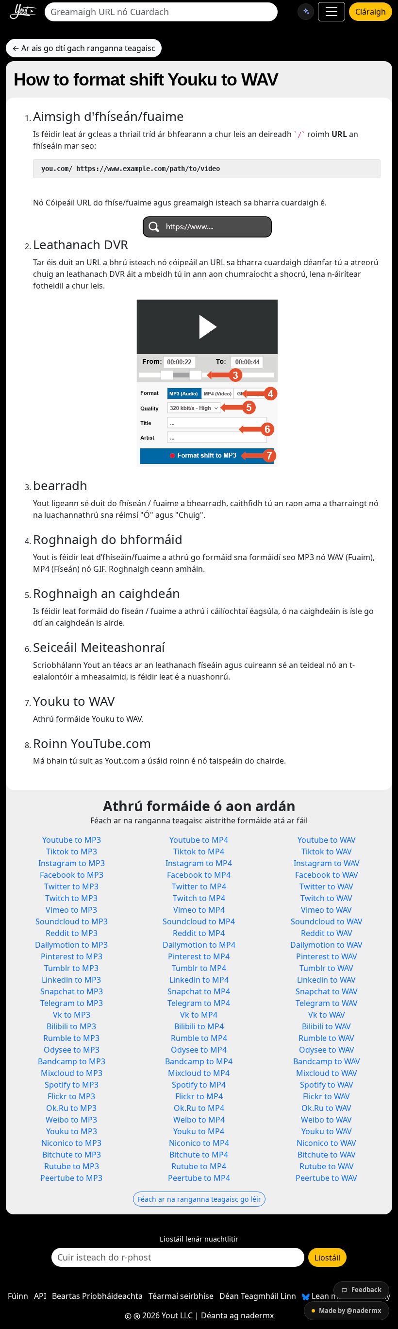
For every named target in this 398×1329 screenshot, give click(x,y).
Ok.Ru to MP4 (199, 1108)
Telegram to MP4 (198, 1003)
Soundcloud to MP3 (71, 921)
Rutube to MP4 (198, 1166)
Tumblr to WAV (326, 968)
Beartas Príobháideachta (97, 1296)
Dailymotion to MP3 (71, 944)
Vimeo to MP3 (71, 909)
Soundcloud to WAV (327, 921)
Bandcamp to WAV (326, 1061)
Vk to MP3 (71, 1014)
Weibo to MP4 (199, 1119)
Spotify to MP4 (199, 1084)
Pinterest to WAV (326, 956)
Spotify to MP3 (72, 1084)
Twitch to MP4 (199, 898)
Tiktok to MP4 (198, 851)
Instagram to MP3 (71, 863)
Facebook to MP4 (199, 874)
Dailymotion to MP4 (199, 944)
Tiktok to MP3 (71, 851)
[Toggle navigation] (331, 11)
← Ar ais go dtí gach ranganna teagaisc (83, 48)
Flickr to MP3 (71, 1096)
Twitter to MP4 (199, 886)
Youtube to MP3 (71, 840)
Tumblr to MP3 (71, 968)
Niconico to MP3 (71, 1143)
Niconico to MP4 (199, 1143)
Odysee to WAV (326, 1049)
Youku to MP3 (71, 1131)
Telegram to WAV (327, 1003)
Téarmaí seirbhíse (181, 1296)
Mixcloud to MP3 (71, 1073)
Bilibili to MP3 (71, 1026)
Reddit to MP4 (199, 933)
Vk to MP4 (198, 1014)
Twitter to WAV (326, 886)
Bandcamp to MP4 (198, 1061)
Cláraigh (370, 11)
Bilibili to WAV (326, 1026)
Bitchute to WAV (327, 1154)
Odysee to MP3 (72, 1049)
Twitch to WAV (326, 898)
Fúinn (18, 1296)
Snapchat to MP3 (71, 991)
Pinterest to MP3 (71, 956)
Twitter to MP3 (71, 886)
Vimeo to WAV (326, 909)
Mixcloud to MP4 (199, 1073)
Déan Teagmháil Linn (257, 1296)
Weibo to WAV (326, 1119)
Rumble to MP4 (199, 1038)
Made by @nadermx (350, 1310)
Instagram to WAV (327, 863)
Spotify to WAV (326, 1084)
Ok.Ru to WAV (326, 1108)
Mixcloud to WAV (326, 1073)
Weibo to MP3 (71, 1119)
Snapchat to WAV (327, 991)
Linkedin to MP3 (71, 979)
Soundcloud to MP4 (199, 921)
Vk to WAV (326, 1014)
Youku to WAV (326, 1131)
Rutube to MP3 (71, 1166)
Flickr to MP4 (199, 1096)
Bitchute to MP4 (198, 1154)
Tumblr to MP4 (199, 968)
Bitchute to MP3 (71, 1154)
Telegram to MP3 (71, 1003)
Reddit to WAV (326, 933)
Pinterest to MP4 (199, 956)
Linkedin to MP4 (199, 979)
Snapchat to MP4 (198, 991)
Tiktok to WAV (326, 851)
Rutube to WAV (326, 1166)
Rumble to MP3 (71, 1038)
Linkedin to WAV (326, 979)
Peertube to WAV (326, 1178)
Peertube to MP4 (199, 1178)
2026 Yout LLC (166, 1315)
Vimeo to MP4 (199, 909)
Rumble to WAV (326, 1038)
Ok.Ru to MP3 (71, 1108)
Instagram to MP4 (199, 863)
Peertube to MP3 (71, 1178)
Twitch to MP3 (71, 898)
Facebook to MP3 (71, 874)
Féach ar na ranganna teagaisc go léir (199, 1199)
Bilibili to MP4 (199, 1026)
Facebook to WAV (326, 874)
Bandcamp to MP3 (71, 1061)
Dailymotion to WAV (326, 944)
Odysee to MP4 (199, 1049)
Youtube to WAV (327, 840)
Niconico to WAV (326, 1143)
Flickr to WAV (326, 1096)
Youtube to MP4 (198, 840)
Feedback (366, 1289)
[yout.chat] (306, 11)
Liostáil (327, 1257)
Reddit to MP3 (72, 933)
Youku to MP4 (198, 1131)
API (40, 1296)
